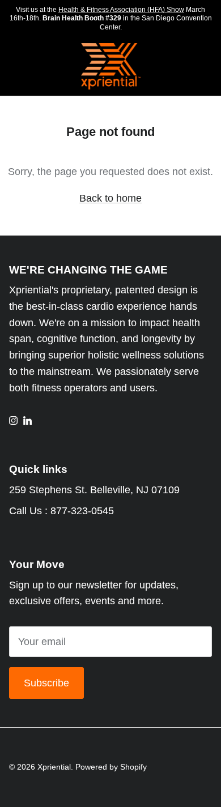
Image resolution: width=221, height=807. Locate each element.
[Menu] (12, 66)
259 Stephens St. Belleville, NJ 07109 (94, 490)
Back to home (110, 198)
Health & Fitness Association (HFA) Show (121, 10)
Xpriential (54, 766)
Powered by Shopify (111, 766)
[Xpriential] (111, 66)
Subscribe (46, 683)
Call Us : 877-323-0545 (61, 510)
